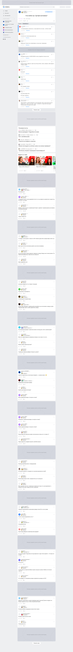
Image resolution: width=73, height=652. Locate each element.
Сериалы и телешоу (28, 380)
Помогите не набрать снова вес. (27, 141)
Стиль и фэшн (26, 190)
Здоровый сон (27, 139)
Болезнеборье (27, 335)
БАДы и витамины (29, 130)
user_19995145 (22, 130)
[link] (26, 164)
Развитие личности (28, 327)
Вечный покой (26, 507)
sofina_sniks (22, 139)
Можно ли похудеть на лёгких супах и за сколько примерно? (34, 146)
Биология (25, 236)
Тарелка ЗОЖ (28, 144)
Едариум (25, 12)
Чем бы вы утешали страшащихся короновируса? (32, 150)
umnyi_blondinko (22, 144)
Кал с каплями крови (24, 136)
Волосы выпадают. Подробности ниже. (29, 132)
